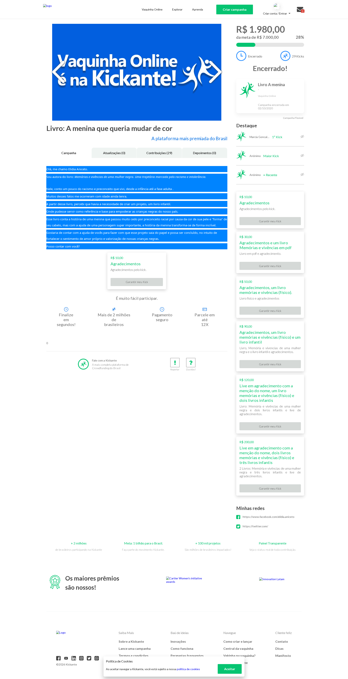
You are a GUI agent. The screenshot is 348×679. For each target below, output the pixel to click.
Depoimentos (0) (204, 153)
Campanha (68, 153)
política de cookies (188, 669)
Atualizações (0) (114, 153)
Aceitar (229, 669)
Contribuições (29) (159, 153)
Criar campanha (234, 9)
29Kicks (298, 56)
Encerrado (255, 56)
